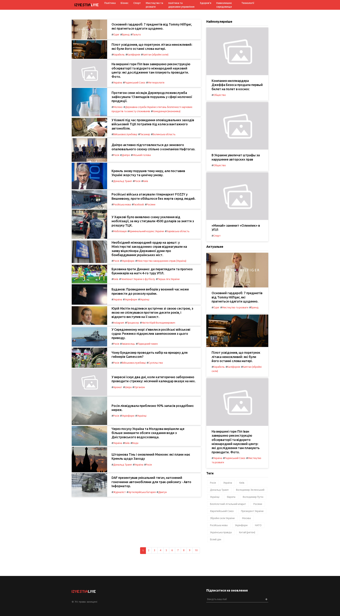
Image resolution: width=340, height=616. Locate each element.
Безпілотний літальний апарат (228, 504)
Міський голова (142, 155)
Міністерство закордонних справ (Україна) (161, 260)
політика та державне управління (181, 5)
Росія (116, 155)
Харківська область (178, 231)
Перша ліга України (169, 279)
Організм (139, 387)
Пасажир (145, 134)
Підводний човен (148, 343)
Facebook (139, 204)
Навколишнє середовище (224, 5)
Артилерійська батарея (142, 492)
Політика (110, 3)
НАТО (258, 525)
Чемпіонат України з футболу (138, 279)
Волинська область (164, 134)
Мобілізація (120, 231)
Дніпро (126, 155)
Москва (246, 518)
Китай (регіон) (247, 532)
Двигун (162, 492)
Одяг (116, 34)
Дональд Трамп (122, 181)
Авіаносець (128, 343)
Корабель (119, 54)
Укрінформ (128, 260)
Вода (135, 443)
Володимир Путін (253, 496)
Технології (247, 3)
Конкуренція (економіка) (166, 111)
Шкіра (128, 387)
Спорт (137, 3)
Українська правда (221, 532)
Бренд (126, 34)
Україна (117, 82)
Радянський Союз (135, 82)
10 (196, 550)
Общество (219, 95)
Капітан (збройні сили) (155, 54)
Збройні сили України (222, 518)
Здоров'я (205, 3)
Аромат (117, 387)
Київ (145, 181)
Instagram (118, 322)
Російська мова (122, 204)
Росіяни (151, 204)
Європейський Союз (222, 511)
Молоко (118, 107)
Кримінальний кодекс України (146, 231)
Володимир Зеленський (250, 489)
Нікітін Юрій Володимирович (158, 322)
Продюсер (133, 322)
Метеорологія (156, 82)
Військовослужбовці (125, 134)
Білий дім (215, 539)
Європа (231, 496)
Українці (144, 299)
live (87, 4)
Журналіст (119, 492)
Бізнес (124, 3)
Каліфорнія (133, 54)
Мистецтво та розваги (154, 5)
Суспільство (155, 362)
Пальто (136, 34)
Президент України (252, 511)
